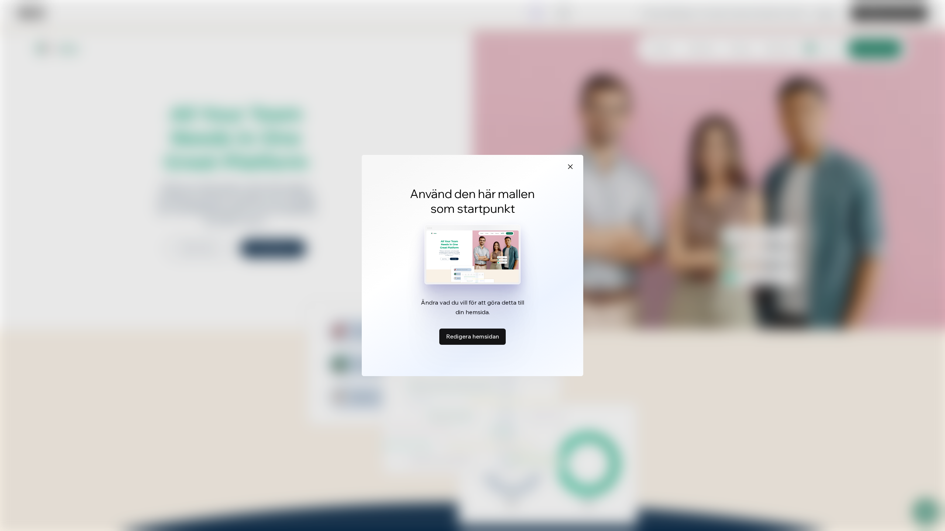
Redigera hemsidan (472, 336)
